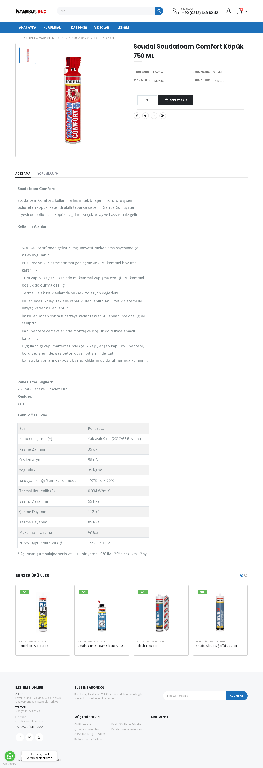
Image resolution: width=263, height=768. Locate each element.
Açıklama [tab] (23, 173)
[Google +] (162, 115)
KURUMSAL (52, 27)
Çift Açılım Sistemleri (86, 729)
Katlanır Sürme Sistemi (88, 739)
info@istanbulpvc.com (29, 721)
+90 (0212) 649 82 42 (199, 12)
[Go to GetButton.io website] (9, 764)
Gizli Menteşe (82, 724)
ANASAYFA (27, 27)
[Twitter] (145, 115)
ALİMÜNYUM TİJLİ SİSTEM (89, 734)
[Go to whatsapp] (10, 756)
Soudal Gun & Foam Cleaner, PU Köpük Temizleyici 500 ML (119, 645)
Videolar (101, 27)
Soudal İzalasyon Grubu (39, 38)
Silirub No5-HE (147, 645)
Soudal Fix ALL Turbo (33, 645)
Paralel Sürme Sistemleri (126, 729)
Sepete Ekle (178, 100)
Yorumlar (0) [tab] (48, 173)
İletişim (123, 27)
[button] (242, 12)
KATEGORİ (79, 27)
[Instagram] (39, 737)
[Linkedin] (154, 115)
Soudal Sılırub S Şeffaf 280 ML (217, 645)
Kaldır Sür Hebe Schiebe (126, 724)
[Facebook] (137, 115)
